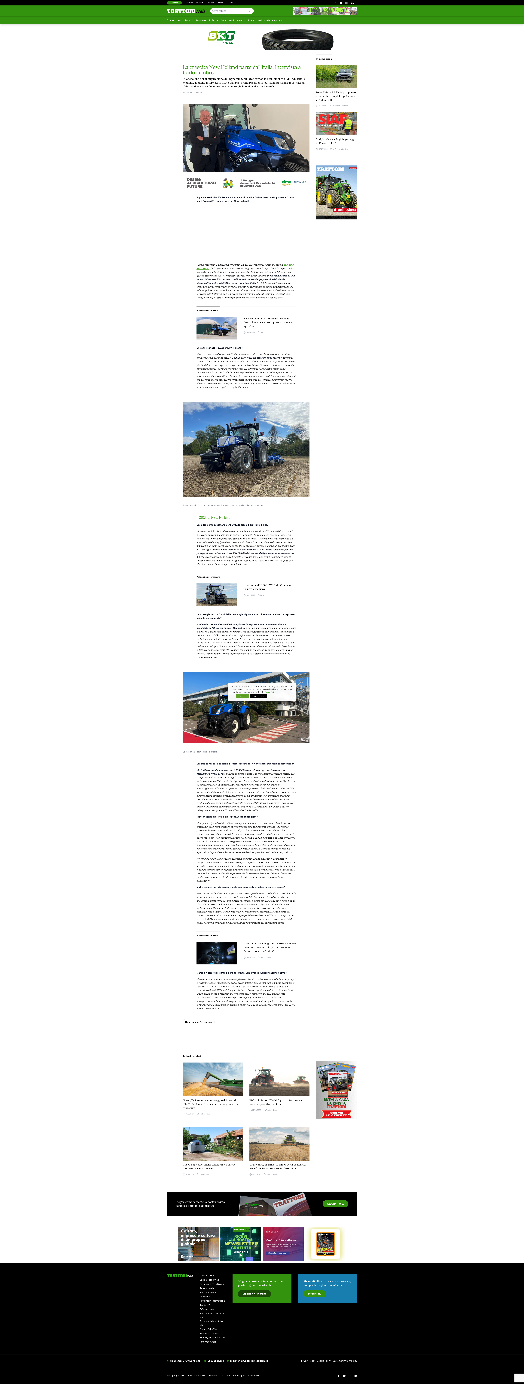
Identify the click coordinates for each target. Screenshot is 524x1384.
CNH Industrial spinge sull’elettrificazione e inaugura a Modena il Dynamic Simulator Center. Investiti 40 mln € (270, 947)
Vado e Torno (207, 1275)
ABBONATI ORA (335, 1203)
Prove (262, 595)
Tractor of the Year (209, 1333)
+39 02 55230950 (215, 1360)
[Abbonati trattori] (325, 1244)
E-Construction (207, 1309)
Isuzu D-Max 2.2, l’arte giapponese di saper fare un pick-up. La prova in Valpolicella (336, 96)
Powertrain (205, 1296)
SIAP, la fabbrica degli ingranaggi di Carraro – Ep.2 (335, 141)
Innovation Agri (208, 1341)
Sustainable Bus (208, 1292)
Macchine (201, 20)
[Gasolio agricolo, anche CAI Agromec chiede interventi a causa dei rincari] (213, 1144)
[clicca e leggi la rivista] (325, 11)
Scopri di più (314, 1293)
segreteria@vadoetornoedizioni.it (249, 1360)
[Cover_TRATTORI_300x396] (336, 192)
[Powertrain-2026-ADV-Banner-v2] (198, 1244)
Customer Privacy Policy (345, 1360)
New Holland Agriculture (198, 1022)
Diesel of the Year (209, 1329)
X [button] (291, 686)
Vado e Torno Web (209, 1279)
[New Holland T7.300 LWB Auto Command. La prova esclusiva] (216, 594)
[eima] (246, 183)
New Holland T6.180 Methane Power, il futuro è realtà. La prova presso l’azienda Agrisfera (268, 322)
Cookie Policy (324, 1360)
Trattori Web (206, 1305)
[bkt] (262, 37)
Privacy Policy (308, 1360)
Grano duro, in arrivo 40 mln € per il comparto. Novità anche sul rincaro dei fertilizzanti (277, 1166)
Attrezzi (241, 20)
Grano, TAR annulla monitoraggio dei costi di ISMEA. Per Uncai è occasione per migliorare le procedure (211, 1104)
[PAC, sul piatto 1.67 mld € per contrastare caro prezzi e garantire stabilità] (279, 1079)
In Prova (213, 20)
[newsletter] (240, 1244)
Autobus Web (207, 1288)
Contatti (220, 3)
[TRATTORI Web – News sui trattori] (186, 11)
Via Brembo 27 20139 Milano (184, 1360)
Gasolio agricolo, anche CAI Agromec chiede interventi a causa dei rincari (209, 1166)
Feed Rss (229, 3)
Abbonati (174, 3)
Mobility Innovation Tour (213, 1337)
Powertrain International (212, 1300)
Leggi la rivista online (254, 1293)
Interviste (344, 149)
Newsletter (200, 3)
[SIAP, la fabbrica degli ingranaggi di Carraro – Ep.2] (336, 123)
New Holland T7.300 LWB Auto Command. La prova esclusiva (268, 586)
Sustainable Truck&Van (212, 1284)
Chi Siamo (189, 3)
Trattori (189, 20)
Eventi (251, 20)
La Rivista (210, 3)
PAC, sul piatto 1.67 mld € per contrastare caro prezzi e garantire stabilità (276, 1102)
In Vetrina (336, 106)
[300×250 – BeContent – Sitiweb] (283, 1244)
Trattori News (174, 20)
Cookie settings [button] (258, 696)
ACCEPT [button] (242, 696)
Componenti (227, 20)
